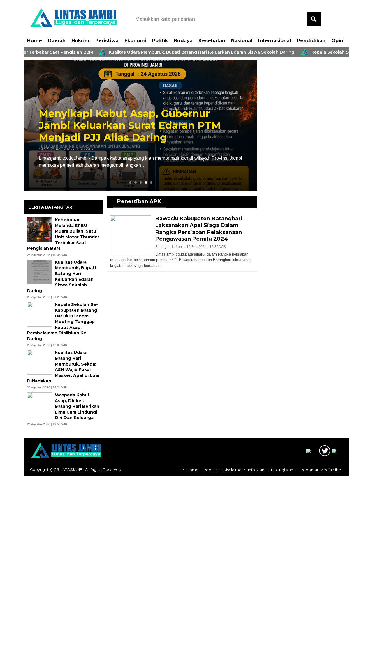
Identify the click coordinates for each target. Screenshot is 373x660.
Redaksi (210, 470)
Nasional (241, 40)
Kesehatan (211, 40)
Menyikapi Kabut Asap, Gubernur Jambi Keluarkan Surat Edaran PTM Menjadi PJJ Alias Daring (130, 125)
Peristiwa (107, 40)
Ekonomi (135, 40)
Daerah (57, 40)
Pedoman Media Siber (321, 470)
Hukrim (80, 40)
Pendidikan (311, 40)
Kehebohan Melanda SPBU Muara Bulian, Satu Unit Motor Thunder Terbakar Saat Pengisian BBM (63, 234)
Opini (338, 40)
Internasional (274, 40)
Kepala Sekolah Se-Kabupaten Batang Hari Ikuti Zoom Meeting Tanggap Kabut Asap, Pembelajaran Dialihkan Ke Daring (62, 321)
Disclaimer (233, 470)
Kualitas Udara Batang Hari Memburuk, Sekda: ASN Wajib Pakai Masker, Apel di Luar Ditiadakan (63, 367)
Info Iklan (256, 470)
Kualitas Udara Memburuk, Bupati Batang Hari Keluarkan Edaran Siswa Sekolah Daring (185, 52)
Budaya (183, 40)
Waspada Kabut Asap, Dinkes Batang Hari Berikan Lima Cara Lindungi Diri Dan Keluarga (77, 406)
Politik (160, 40)
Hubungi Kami (282, 470)
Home (34, 40)
